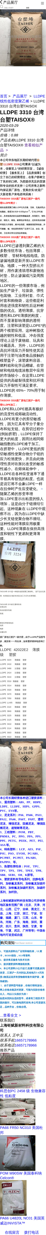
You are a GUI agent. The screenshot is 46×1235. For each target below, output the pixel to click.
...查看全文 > (10, 1015)
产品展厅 (20, 96)
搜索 (27, 8)
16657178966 (26, 1040)
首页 (3, 96)
